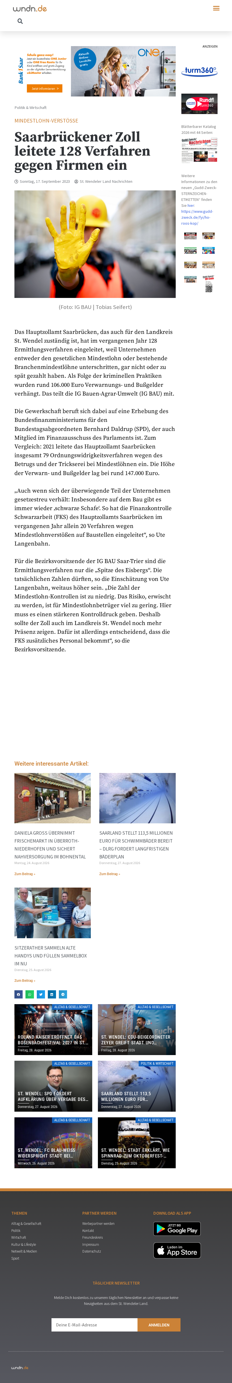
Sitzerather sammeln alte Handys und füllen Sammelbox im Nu (50, 956)
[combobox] (64, 21)
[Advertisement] (95, 708)
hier (191, 205)
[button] (216, 8)
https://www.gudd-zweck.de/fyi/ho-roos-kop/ (197, 217)
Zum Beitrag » (24, 874)
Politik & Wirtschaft (30, 107)
